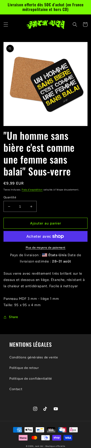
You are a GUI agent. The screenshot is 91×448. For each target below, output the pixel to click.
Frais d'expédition (32, 189)
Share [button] (13, 317)
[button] (6, 24)
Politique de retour (24, 368)
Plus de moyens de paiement (46, 247)
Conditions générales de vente (33, 357)
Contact (15, 389)
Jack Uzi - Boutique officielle (50, 446)
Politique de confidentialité (30, 379)
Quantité (10, 197)
